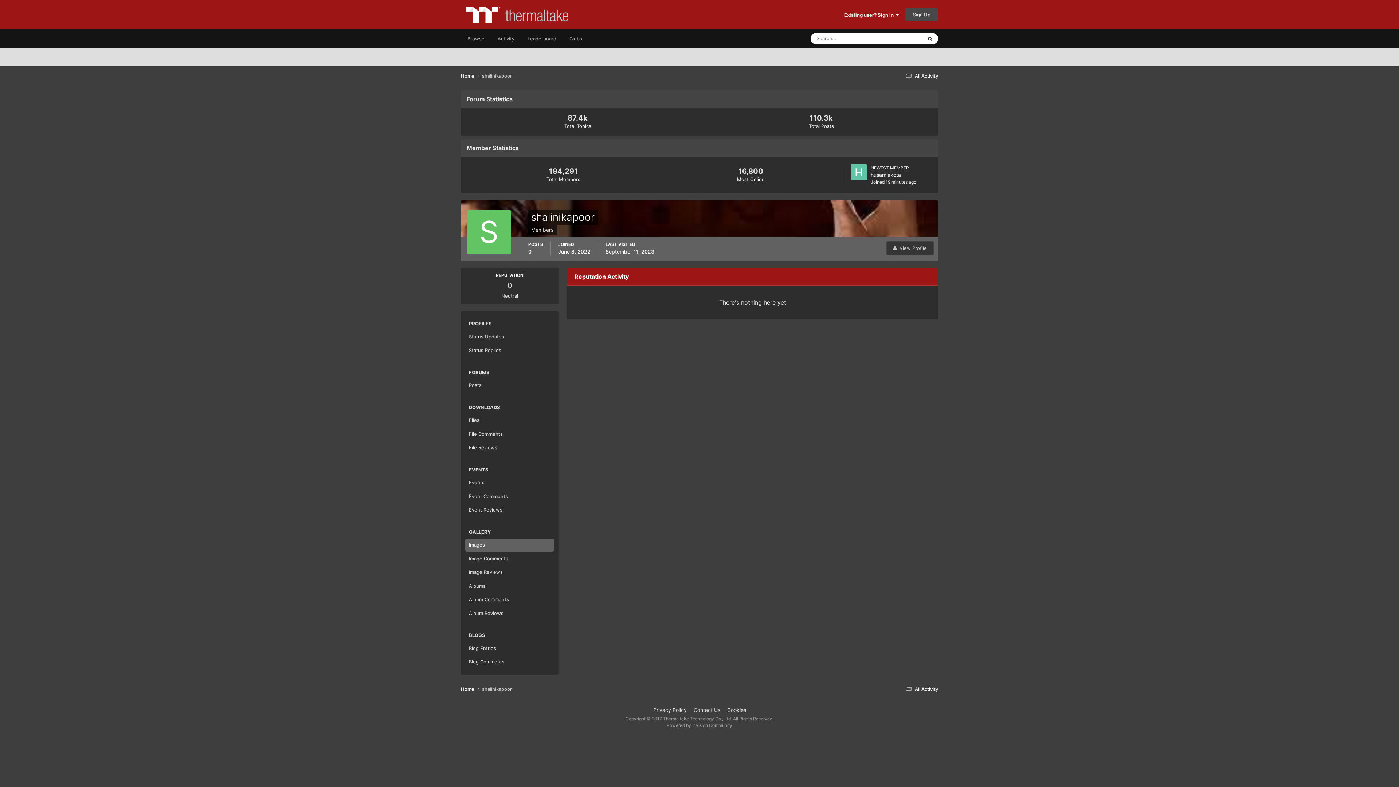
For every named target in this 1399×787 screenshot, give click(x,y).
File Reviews (483, 447)
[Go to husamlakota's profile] (859, 172)
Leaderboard (542, 39)
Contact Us (707, 710)
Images (477, 545)
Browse (476, 39)
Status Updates (896, 38)
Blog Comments (487, 662)
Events (477, 482)
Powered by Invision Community (699, 725)
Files (474, 420)
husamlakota (886, 175)
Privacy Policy (670, 710)
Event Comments (488, 496)
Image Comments (488, 558)
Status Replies (485, 350)
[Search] (930, 38)
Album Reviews (486, 613)
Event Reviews (485, 510)
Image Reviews (486, 572)
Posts (475, 385)
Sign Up (921, 14)
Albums (477, 586)
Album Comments (489, 599)
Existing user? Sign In (870, 15)
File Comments (486, 434)
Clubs (575, 39)
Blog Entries (482, 648)
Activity (506, 39)
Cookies (736, 710)
